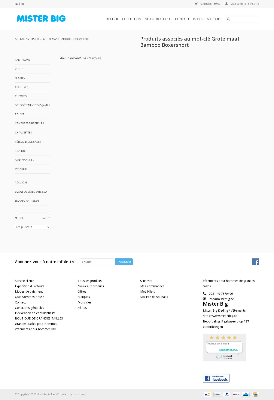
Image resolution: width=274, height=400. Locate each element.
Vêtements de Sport (28, 142)
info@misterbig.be (221, 299)
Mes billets (147, 291)
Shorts (20, 78)
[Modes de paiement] (207, 394)
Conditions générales (29, 308)
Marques (214, 19)
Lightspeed (79, 394)
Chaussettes (23, 132)
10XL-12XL (21, 182)
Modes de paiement (29, 291)
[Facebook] (231, 377)
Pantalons (22, 60)
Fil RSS (82, 308)
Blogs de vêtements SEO (31, 191)
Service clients (24, 281)
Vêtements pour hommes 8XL (36, 329)
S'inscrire (146, 281)
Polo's (19, 114)
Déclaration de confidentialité (35, 313)
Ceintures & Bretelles (29, 123)
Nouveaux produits (91, 286)
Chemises (21, 96)
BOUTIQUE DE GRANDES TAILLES (39, 318)
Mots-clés (34, 39)
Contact (182, 19)
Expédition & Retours (29, 286)
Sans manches (24, 160)
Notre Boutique (158, 19)
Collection (131, 19)
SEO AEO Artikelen (27, 200)
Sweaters (21, 169)
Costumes (21, 87)
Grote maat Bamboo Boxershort (65, 39)
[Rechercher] (228, 19)
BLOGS (198, 19)
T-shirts (20, 150)
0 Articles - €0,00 (210, 4)
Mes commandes (152, 286)
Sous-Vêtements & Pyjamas (32, 105)
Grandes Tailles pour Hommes (36, 324)
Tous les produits (90, 281)
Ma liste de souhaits (154, 297)
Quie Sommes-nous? (29, 297)
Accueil (112, 19)
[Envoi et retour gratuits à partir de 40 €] (46, 19)
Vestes (19, 69)
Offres (82, 291)
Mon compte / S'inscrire (244, 4)
